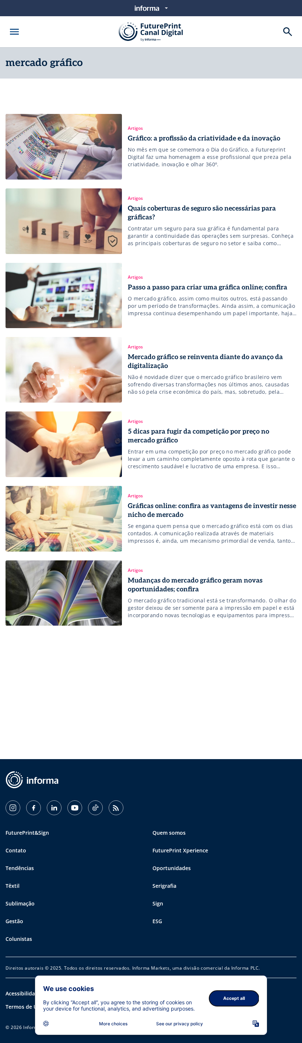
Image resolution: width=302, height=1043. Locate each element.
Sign (157, 903)
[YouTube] (74, 807)
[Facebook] (33, 807)
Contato (16, 850)
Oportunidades (171, 868)
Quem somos (169, 832)
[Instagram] (13, 807)
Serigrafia (164, 885)
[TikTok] (95, 807)
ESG (157, 921)
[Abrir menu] (14, 32)
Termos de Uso (24, 1006)
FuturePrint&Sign (27, 832)
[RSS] (116, 807)
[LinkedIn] (54, 807)
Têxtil (13, 885)
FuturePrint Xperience (180, 850)
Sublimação (20, 903)
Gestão (14, 921)
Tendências (20, 868)
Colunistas (19, 938)
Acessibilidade (23, 993)
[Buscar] (287, 32)
